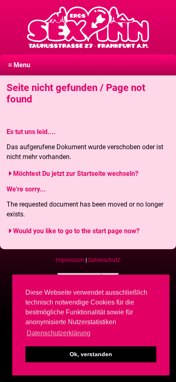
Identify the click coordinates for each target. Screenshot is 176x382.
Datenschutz (104, 260)
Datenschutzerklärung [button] (58, 333)
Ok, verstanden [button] (91, 354)
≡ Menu (19, 65)
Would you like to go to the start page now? (76, 231)
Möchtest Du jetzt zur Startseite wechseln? (75, 173)
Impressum (70, 260)
